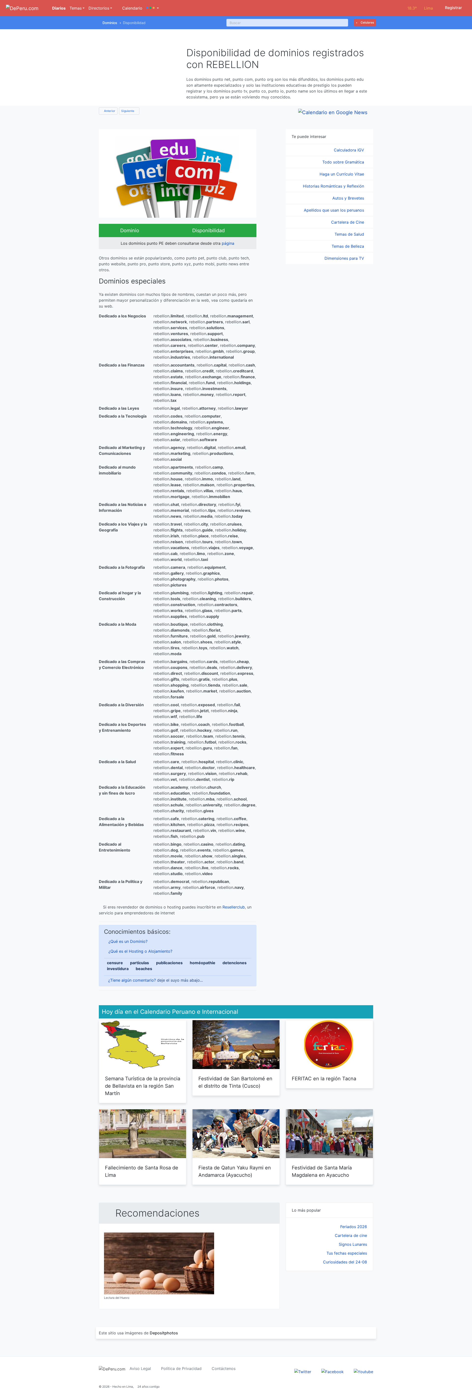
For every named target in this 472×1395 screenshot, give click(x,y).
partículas (139, 962)
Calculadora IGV (349, 150)
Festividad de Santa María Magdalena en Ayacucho (322, 1171)
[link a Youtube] (363, 1371)
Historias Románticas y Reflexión (334, 186)
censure (115, 962)
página (228, 243)
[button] (152, 8)
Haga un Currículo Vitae (342, 174)
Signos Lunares (353, 1244)
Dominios (110, 23)
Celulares (367, 22)
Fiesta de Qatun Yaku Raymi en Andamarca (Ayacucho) (234, 1171)
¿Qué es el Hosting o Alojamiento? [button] (140, 951)
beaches (144, 968)
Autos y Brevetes (348, 198)
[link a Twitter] (302, 1371)
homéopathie (202, 962)
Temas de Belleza (348, 246)
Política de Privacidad (181, 1368)
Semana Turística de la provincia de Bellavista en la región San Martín (142, 1086)
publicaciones (169, 962)
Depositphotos (164, 1332)
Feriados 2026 (353, 1226)
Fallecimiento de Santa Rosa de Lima (141, 1171)
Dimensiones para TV (344, 258)
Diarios (58, 8)
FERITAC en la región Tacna (324, 1079)
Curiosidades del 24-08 (345, 1262)
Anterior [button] (109, 111)
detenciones (234, 962)
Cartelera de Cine (348, 222)
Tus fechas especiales (346, 1253)
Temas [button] (76, 8)
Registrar (453, 7)
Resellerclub (233, 907)
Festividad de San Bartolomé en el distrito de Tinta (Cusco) (235, 1082)
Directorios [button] (98, 8)
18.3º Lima (420, 8)
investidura (118, 968)
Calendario (131, 8)
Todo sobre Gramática (343, 162)
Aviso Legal (140, 1368)
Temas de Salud (350, 234)
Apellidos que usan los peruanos (334, 210)
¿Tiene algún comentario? (132, 980)
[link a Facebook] (332, 1371)
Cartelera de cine (351, 1235)
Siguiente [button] (128, 111)
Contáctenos (224, 1368)
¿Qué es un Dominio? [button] (128, 941)
